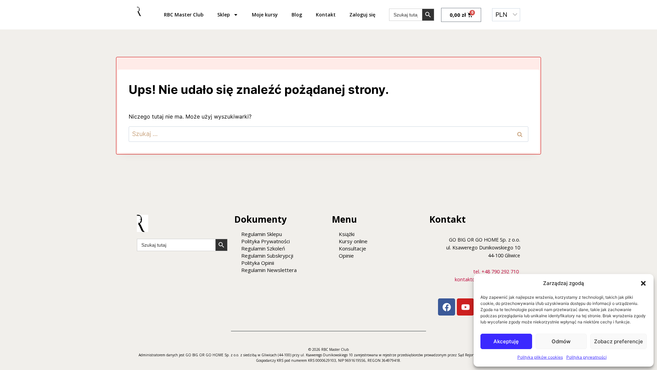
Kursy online (353, 241)
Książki (347, 234)
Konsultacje (352, 248)
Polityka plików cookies (540, 357)
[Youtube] (465, 307)
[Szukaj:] (328, 134)
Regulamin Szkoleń (263, 248)
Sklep (223, 14)
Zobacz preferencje (618, 341)
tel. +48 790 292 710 (496, 271)
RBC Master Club (184, 14)
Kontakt (326, 14)
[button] (643, 283)
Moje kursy (265, 14)
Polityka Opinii (257, 262)
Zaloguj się (362, 14)
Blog (297, 14)
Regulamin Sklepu (261, 234)
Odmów (561, 341)
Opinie (346, 255)
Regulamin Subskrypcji (267, 255)
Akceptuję (506, 341)
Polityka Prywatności (265, 241)
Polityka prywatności (586, 357)
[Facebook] (446, 307)
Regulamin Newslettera (269, 270)
